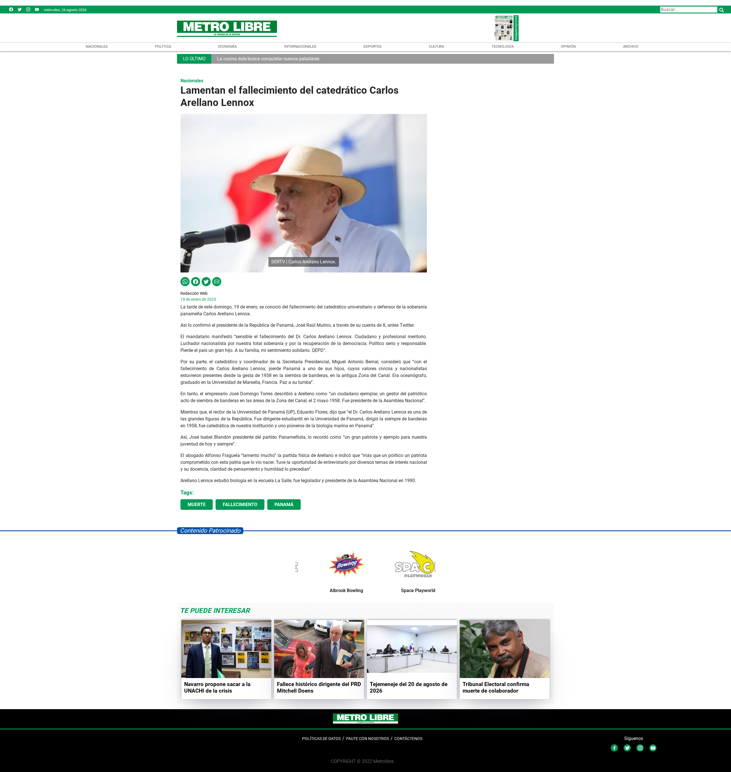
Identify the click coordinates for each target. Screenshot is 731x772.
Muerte (197, 504)
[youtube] (37, 9)
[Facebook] (11, 9)
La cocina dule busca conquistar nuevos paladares (268, 58)
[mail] (28, 9)
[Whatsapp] (185, 281)
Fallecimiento (240, 504)
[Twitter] (20, 9)
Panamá (284, 504)
